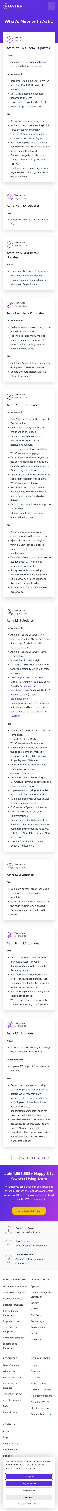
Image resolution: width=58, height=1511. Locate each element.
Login (34, 1365)
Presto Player (38, 1321)
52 (33, 1157)
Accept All (29, 1476)
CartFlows (36, 1315)
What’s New (9, 1371)
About (6, 1431)
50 (22, 1157)
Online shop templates (14, 1292)
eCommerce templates (15, 1286)
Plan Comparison (40, 1408)
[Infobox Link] (22, 1230)
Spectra (35, 1286)
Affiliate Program (12, 1400)
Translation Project (12, 1394)
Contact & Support (41, 1389)
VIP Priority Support (41, 1395)
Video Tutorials (38, 1383)
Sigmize (35, 1303)
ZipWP (34, 1309)
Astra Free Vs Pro (40, 1402)
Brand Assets (10, 1412)
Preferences (29, 1490)
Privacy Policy (10, 1449)
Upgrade (35, 1377)
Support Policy (10, 1443)
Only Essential (29, 1483)
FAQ (5, 1406)
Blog (5, 1437)
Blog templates (11, 1321)
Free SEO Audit (11, 1365)
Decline (28, 1497)
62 (43, 1157)
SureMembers (38, 1327)
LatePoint (36, 1339)
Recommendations (13, 1377)
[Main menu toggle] (51, 6)
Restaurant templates (14, 1337)
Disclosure (8, 1455)
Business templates (13, 1304)
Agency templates (12, 1298)
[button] (29, 1211)
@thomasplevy (28, 686)
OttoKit (35, 1333)
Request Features (40, 1414)
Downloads (37, 1371)
